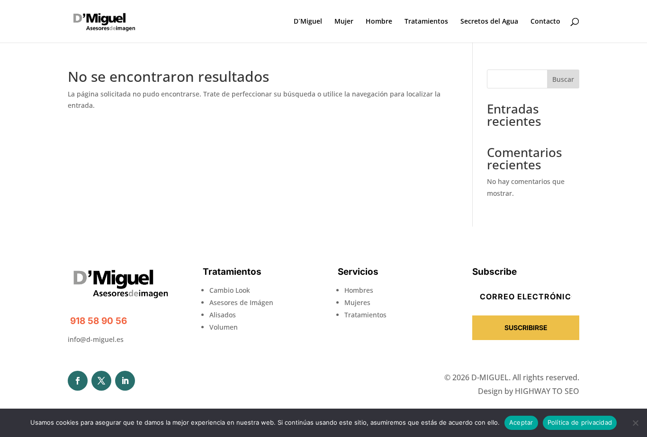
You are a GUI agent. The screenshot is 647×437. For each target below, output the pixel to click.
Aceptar (521, 422)
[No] (635, 423)
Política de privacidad (580, 422)
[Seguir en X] (101, 381)
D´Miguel (308, 22)
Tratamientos (426, 22)
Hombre (379, 22)
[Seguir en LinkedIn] (125, 381)
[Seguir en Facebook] (78, 381)
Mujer (343, 22)
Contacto (545, 22)
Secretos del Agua (489, 22)
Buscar (563, 79)
